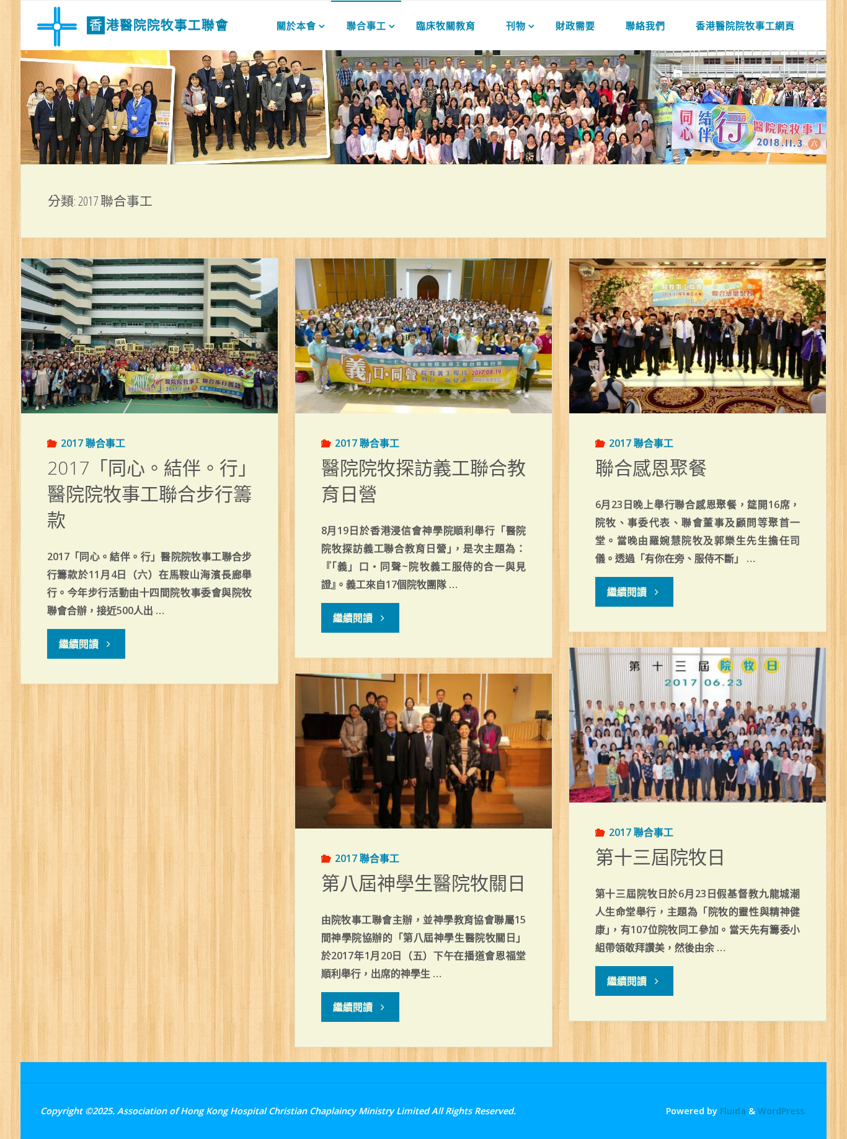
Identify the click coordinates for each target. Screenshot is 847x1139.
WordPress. (782, 1111)
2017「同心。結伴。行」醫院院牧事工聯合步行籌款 (149, 493)
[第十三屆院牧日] (697, 725)
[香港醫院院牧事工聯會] (57, 25)
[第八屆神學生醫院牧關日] (423, 751)
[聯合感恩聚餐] (697, 335)
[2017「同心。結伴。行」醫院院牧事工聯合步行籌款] (149, 335)
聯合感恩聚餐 (651, 467)
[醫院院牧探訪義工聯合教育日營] (423, 335)
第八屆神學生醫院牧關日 (423, 882)
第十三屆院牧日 (660, 856)
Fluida (731, 1111)
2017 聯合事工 (93, 443)
